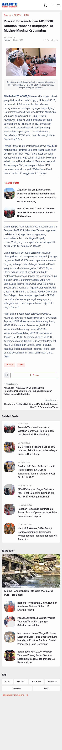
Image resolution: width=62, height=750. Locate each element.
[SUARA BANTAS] (9, 5)
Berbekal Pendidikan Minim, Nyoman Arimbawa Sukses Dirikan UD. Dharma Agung (37, 606)
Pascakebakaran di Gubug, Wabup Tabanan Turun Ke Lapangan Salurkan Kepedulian (36, 622)
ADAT (7, 681)
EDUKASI (36, 681)
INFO (22, 365)
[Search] (52, 5)
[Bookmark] (6, 376)
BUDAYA (10, 365)
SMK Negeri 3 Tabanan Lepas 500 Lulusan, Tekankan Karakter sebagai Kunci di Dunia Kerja (37, 450)
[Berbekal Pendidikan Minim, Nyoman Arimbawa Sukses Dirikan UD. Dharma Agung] (9, 611)
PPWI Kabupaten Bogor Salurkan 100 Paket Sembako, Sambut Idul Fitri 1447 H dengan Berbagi (36, 493)
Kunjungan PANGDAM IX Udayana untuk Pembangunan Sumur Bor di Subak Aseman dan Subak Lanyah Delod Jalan (28, 390)
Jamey (50, 741)
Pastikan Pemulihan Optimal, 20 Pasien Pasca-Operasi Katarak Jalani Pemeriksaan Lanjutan (38, 512)
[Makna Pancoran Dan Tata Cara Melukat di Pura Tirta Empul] (31, 586)
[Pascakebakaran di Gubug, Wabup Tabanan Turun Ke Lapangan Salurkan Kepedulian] (9, 626)
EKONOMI (53, 681)
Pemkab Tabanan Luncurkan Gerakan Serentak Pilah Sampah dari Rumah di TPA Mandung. (36, 212)
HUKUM (17, 688)
